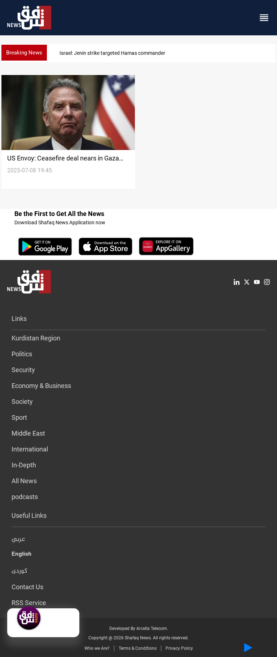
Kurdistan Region (36, 338)
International (30, 449)
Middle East (28, 433)
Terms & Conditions (138, 648)
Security (23, 370)
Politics (22, 354)
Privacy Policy (179, 648)
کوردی (19, 571)
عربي (18, 539)
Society (22, 401)
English (21, 555)
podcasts (25, 497)
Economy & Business (41, 385)
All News (24, 481)
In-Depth (24, 465)
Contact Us (27, 587)
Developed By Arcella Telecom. (138, 628)
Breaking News (24, 52)
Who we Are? (97, 648)
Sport (19, 417)
